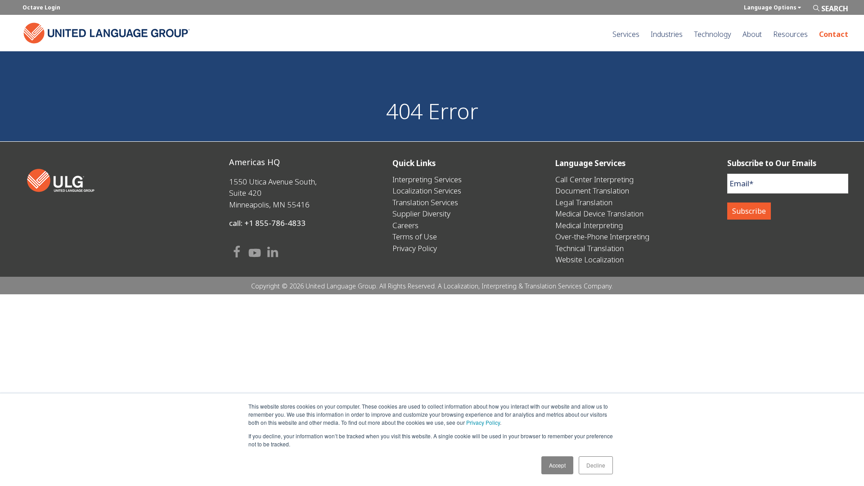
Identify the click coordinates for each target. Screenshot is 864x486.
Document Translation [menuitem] (592, 190)
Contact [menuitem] (833, 34)
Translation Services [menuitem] (425, 202)
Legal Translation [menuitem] (583, 202)
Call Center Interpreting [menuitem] (594, 179)
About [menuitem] (752, 34)
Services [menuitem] (625, 34)
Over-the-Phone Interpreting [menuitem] (602, 236)
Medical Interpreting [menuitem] (589, 225)
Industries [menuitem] (667, 34)
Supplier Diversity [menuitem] (421, 213)
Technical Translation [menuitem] (589, 248)
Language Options (771, 7)
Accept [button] (557, 465)
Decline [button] (595, 465)
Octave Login (41, 7)
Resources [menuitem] (790, 34)
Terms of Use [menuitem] (414, 236)
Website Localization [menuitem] (589, 259)
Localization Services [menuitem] (426, 190)
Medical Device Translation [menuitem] (599, 213)
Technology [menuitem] (712, 34)
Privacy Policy (483, 422)
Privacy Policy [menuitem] (414, 248)
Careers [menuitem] (405, 225)
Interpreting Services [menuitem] (427, 179)
